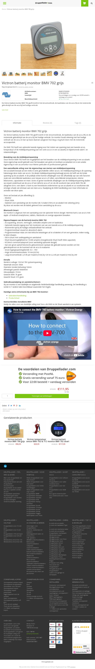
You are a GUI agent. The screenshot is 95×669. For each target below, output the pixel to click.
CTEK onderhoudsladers (35, 550)
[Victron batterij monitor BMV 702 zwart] (58, 429)
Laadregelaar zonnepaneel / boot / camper (58, 594)
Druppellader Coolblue (57, 549)
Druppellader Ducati (33, 509)
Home (4, 9)
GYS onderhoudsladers (34, 554)
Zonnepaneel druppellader (13, 584)
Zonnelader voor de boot (12, 586)
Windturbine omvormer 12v (13, 540)
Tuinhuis (29, 588)
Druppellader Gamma (56, 551)
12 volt (29, 592)
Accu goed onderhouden (57, 494)
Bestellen (15, 450)
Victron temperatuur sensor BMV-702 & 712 (36, 440)
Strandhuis (30, 590)
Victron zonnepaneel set (80, 605)
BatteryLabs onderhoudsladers (33, 543)
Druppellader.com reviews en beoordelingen (13, 498)
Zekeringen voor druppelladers (32, 527)
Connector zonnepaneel (57, 585)
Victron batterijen (78, 542)
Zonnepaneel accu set (56, 591)
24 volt (29, 594)
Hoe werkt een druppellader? (54, 566)
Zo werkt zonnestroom (80, 585)
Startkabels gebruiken (11, 496)
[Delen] (8, 405)
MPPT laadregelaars (55, 597)
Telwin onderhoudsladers (35, 565)
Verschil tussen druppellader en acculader (13, 487)
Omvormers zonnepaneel (58, 601)
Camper (29, 582)
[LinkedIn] (5, 466)
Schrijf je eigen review (25, 87)
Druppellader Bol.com (56, 547)
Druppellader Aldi (55, 545)
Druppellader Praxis (56, 557)
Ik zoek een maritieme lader (58, 529)
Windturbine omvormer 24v (13, 542)
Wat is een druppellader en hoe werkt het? (13, 479)
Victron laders (77, 538)
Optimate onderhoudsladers (36, 563)
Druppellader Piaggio (34, 513)
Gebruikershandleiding (17, 295)
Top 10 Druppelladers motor (81, 526)
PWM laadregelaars (55, 599)
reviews (72, 667)
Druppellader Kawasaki (34, 496)
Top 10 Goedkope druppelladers (78, 531)
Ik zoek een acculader (56, 523)
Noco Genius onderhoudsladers (33, 560)
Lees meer (5, 110)
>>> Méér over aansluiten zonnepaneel (58, 610)
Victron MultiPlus (77, 550)
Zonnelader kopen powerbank (10, 591)
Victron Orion (76, 552)
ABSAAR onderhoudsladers (35, 540)
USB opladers (31, 538)
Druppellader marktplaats (57, 533)
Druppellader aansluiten (12, 494)
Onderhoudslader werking (12, 501)
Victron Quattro (77, 555)
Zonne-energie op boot (34, 596)
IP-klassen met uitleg (56, 563)
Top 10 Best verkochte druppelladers (79, 535)
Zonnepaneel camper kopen (13, 582)
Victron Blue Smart (78, 544)
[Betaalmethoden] (52, 624)
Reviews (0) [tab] (47, 123)
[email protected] (32, 634)
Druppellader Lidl (55, 553)
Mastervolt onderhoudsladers (33, 556)
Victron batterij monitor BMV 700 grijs (15, 440)
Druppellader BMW (33, 494)
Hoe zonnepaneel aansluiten (81, 593)
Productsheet (14, 298)
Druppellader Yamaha (34, 498)
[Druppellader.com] (44, 3)
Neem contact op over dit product (14, 409)
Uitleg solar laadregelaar (80, 595)
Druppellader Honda (33, 511)
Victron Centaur (77, 546)
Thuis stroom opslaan (11, 604)
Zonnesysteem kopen (11, 588)
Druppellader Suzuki (33, 505)
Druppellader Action (56, 543)
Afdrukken (6, 411)
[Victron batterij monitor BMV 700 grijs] (15, 429)
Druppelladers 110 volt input (13, 534)
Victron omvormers (78, 540)
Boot (28, 584)
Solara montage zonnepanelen (77, 598)
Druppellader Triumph (34, 507)
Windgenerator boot (56, 541)
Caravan (29, 586)
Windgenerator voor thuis (57, 539)
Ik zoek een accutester (56, 531)
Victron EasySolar (78, 548)
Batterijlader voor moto (34, 515)
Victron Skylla (76, 557)
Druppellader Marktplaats (57, 555)
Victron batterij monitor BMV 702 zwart (58, 440)
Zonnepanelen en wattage (81, 591)
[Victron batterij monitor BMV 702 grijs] (48, 42)
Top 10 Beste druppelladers (81, 528)
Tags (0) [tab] (78, 123)
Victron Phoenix (77, 554)
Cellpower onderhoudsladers (33, 547)
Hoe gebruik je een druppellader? (55, 570)
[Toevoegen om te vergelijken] (92, 83)
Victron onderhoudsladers (35, 567)
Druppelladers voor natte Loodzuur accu (57, 483)
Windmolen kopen (55, 535)
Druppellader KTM (33, 499)
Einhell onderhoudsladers (35, 552)
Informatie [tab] (17, 123)
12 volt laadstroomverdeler (58, 603)
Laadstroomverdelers (34, 569)
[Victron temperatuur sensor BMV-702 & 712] (37, 429)
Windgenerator (54, 537)
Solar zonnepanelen (10, 598)
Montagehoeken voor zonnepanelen (56, 588)
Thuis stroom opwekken (12, 606)
